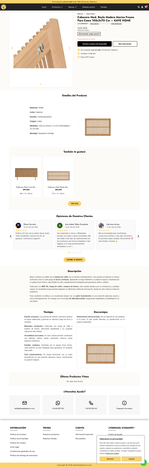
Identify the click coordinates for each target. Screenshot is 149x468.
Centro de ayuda (115, 434)
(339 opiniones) (116, 24)
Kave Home (90, 14)
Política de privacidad (19, 438)
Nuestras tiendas (50, 438)
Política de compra (18, 443)
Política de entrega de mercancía (23, 455)
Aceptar (131, 459)
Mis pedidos (81, 438)
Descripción (94, 24)
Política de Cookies (112, 453)
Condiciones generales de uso (22, 451)
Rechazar (110, 459)
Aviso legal (14, 447)
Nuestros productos (51, 434)
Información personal (84, 434)
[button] (12, 48)
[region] (121, 449)
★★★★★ (105, 24)
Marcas (80, 14)
